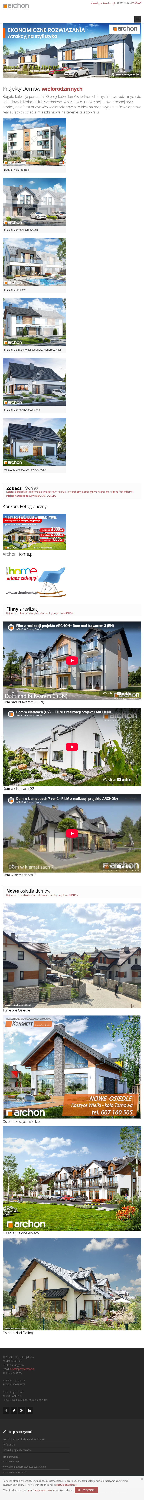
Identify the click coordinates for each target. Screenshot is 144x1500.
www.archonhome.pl (14, 1472)
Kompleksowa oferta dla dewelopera (24, 1439)
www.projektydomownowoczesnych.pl (24, 1466)
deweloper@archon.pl (103, 3)
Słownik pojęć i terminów (17, 1450)
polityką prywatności (66, 1484)
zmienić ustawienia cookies (40, 1490)
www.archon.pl (11, 1461)
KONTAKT (136, 3)
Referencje (9, 1444)
